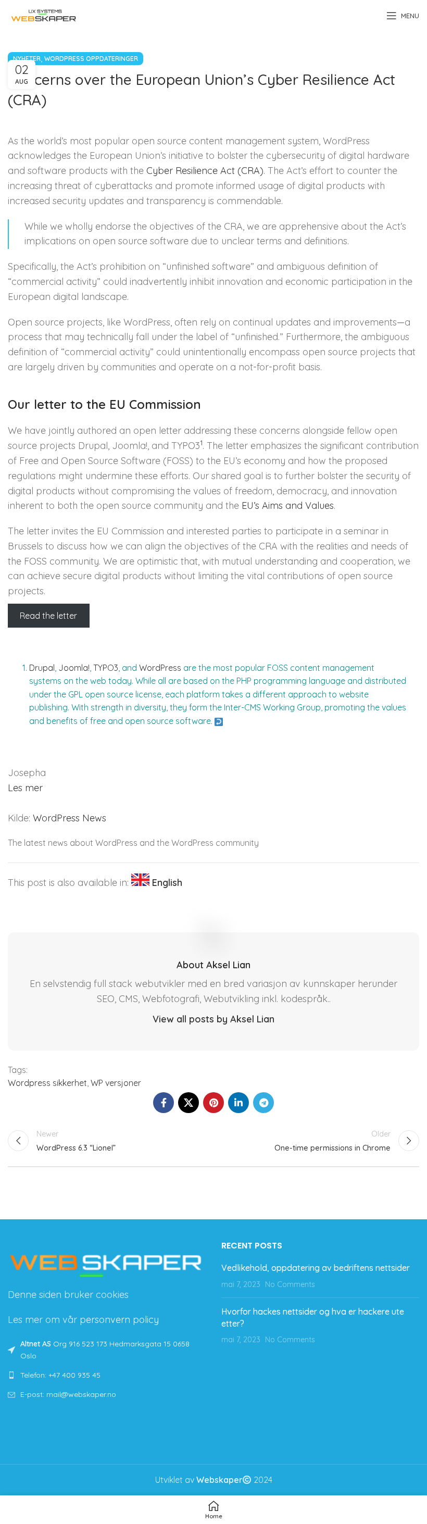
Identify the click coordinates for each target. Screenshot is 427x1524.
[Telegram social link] (263, 1102)
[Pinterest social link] (213, 1102)
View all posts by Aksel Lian (213, 1019)
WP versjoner (116, 1083)
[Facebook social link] (163, 1102)
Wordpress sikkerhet (47, 1083)
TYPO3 (105, 668)
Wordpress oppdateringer (91, 59)
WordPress (160, 668)
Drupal (42, 668)
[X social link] (188, 1102)
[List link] (107, 1375)
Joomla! (74, 668)
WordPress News (69, 818)
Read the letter (48, 615)
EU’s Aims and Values (288, 505)
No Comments (290, 1284)
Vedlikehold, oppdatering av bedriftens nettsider (315, 1268)
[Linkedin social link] (238, 1102)
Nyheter (27, 59)
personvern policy (119, 1320)
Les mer (25, 788)
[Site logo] (44, 14)
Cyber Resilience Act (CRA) (204, 171)
